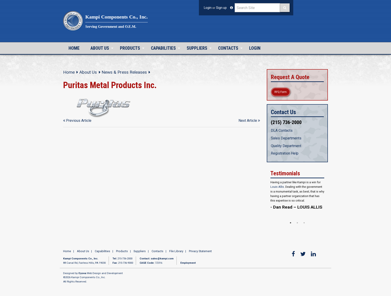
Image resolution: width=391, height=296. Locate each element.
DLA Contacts (282, 130)
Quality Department (286, 146)
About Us (100, 48)
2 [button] (297, 225)
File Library (176, 254)
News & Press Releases (124, 72)
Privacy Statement (200, 254)
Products (130, 48)
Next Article (248, 120)
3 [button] (304, 225)
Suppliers (197, 48)
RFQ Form (280, 92)
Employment (188, 265)
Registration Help (284, 153)
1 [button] (290, 225)
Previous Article (78, 120)
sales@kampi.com (162, 261)
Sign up (221, 7)
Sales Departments (286, 138)
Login (208, 7)
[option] (297, 202)
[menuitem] (74, 48)
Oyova (82, 275)
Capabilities (163, 48)
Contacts (228, 48)
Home (74, 48)
